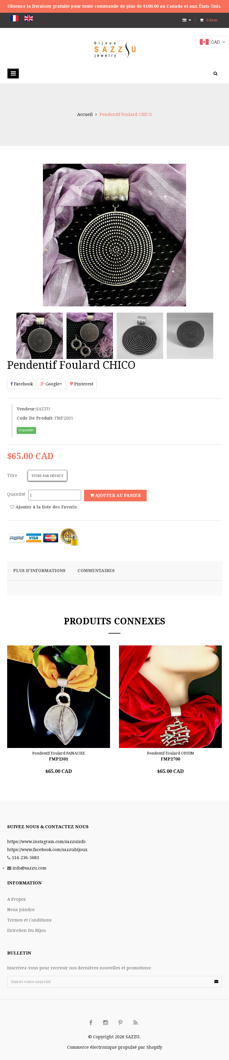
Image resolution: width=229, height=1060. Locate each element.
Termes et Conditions (29, 920)
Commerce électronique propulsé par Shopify (114, 1047)
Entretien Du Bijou (26, 930)
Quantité (16, 494)
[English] (28, 18)
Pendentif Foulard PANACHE (58, 753)
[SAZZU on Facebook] (90, 1023)
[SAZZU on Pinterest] (120, 1023)
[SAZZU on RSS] (135, 1023)
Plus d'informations (39, 570)
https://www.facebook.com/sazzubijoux (47, 849)
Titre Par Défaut (47, 476)
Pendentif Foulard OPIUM (170, 753)
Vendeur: (26, 409)
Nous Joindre (21, 909)
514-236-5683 (25, 857)
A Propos (16, 899)
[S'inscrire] (216, 981)
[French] (14, 18)
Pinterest (83, 384)
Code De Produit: (35, 418)
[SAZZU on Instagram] (105, 1023)
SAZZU (43, 409)
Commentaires (96, 570)
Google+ (53, 384)
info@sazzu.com (30, 868)
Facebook (23, 384)
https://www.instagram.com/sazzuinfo (46, 841)
